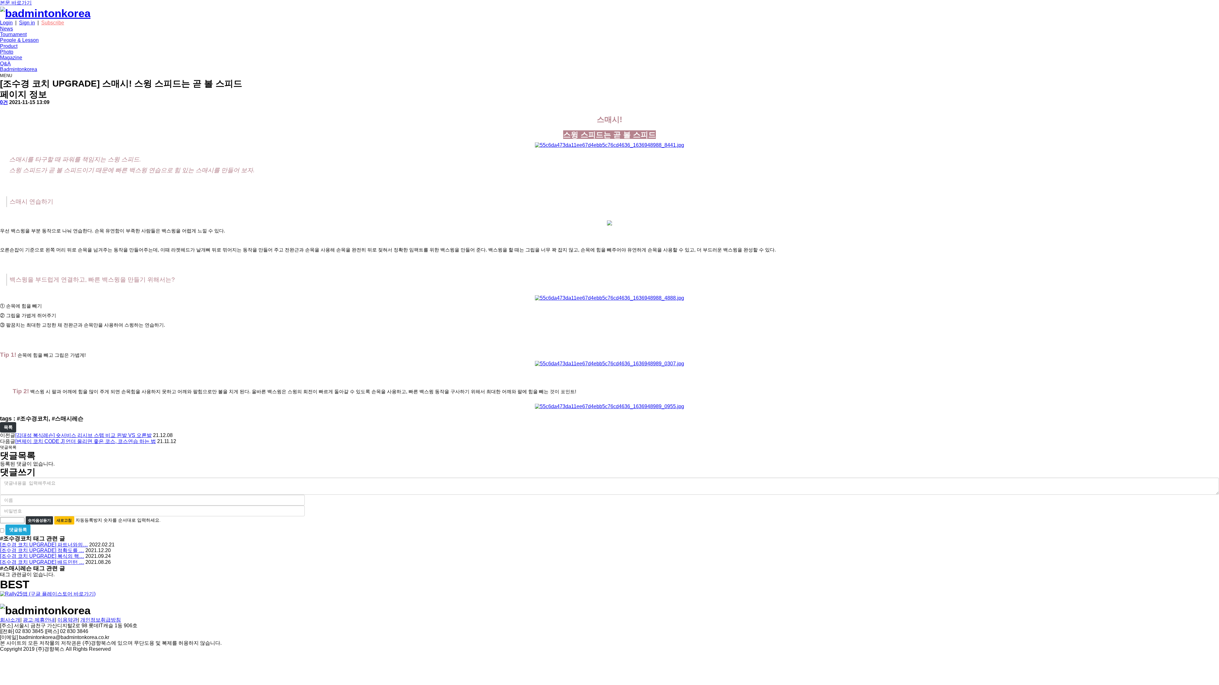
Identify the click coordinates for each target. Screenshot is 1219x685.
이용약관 (67, 620)
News (6, 28)
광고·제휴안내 (39, 620)
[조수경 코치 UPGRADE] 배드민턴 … (42, 562)
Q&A (5, 63)
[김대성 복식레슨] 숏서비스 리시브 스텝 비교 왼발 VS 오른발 (83, 435)
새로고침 (64, 520)
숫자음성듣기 (39, 520)
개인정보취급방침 (100, 620)
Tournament (13, 34)
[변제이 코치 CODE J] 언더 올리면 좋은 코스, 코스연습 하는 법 (85, 441)
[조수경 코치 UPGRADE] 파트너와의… (44, 544)
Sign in (27, 22)
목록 (8, 427)
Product (8, 46)
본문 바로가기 (16, 2)
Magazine (11, 57)
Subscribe (52, 22)
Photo (6, 52)
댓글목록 (8, 447)
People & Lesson (19, 40)
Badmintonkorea (18, 69)
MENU (6, 75)
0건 (4, 102)
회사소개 (10, 620)
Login (6, 22)
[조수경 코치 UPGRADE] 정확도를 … (42, 550)
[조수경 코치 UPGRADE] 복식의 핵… (42, 556)
